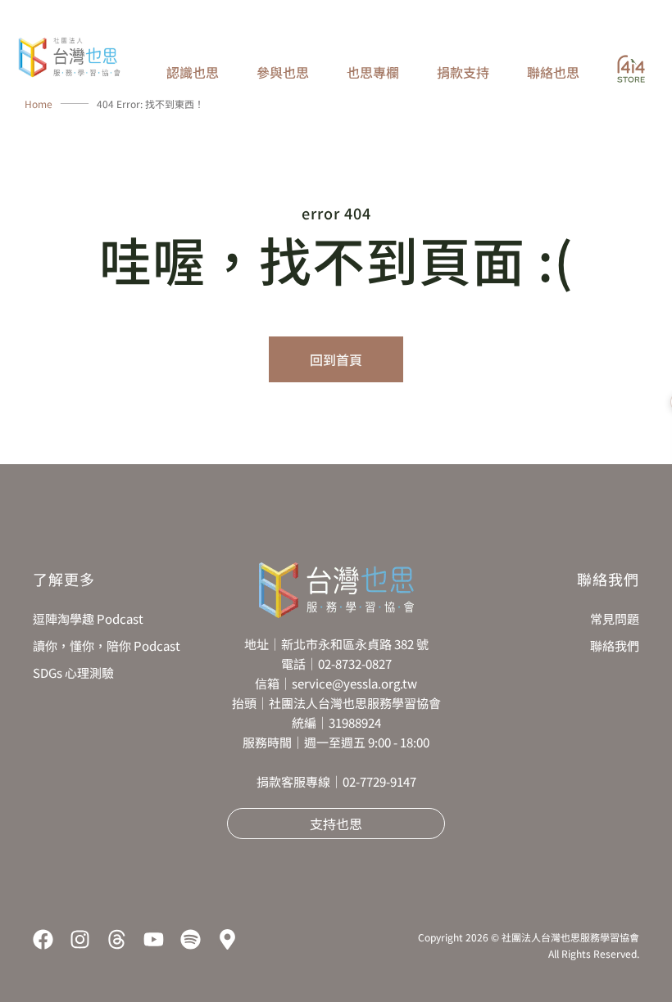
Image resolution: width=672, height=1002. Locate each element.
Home (38, 104)
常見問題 (614, 618)
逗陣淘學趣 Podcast (88, 618)
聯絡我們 (614, 645)
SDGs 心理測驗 (73, 672)
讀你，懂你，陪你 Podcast (106, 645)
